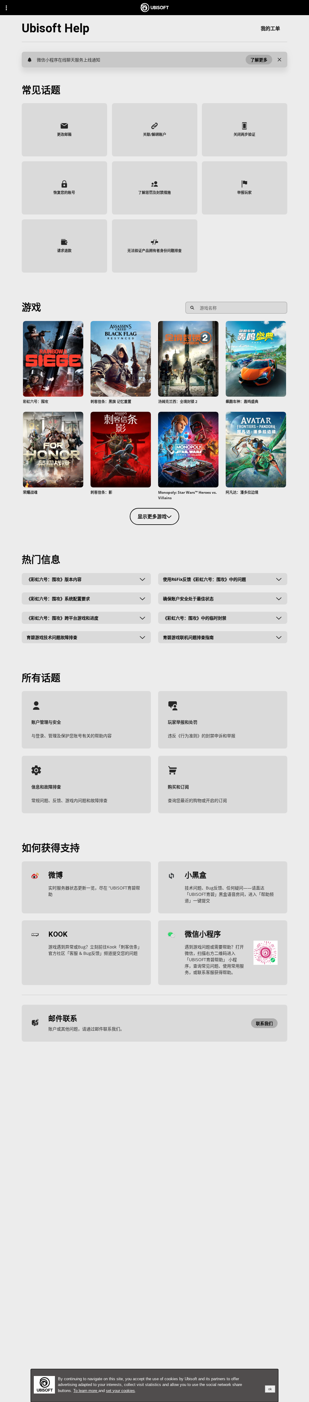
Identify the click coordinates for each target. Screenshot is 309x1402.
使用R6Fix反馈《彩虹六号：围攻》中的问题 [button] (204, 579)
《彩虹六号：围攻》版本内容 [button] (54, 579)
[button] (259, 59)
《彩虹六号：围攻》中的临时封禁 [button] (194, 618)
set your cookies (120, 1390)
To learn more (85, 1390)
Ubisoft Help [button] (55, 28)
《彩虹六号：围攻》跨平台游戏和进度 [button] (62, 618)
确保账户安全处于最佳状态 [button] (188, 598)
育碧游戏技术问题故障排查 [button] (52, 637)
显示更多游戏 (152, 516)
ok (270, 1389)
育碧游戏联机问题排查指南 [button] (188, 637)
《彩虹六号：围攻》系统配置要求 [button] (58, 598)
